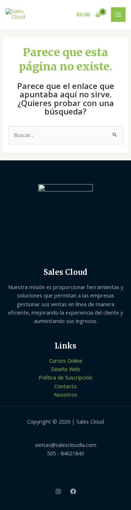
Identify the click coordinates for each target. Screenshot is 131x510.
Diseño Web (65, 369)
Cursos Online (65, 360)
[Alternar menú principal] (118, 14)
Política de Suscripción (65, 377)
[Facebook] (73, 491)
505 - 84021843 (65, 453)
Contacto (65, 386)
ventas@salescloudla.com (65, 444)
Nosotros (65, 394)
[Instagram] (58, 491)
